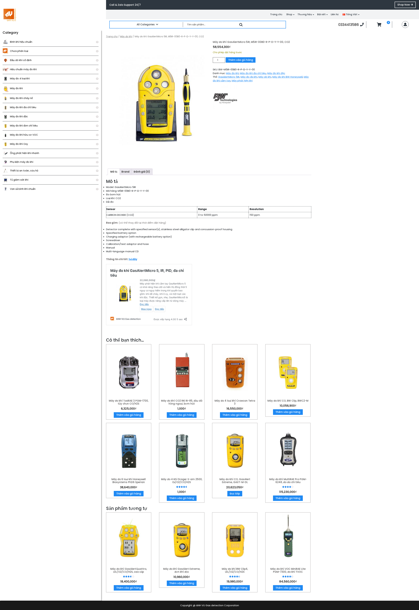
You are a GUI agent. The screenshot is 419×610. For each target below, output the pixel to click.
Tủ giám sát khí (19, 179)
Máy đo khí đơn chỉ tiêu (24, 125)
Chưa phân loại (19, 51)
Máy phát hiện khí (242, 80)
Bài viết (321, 14)
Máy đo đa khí (249, 77)
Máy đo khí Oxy (19, 144)
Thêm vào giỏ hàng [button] (128, 415)
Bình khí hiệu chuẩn (21, 42)
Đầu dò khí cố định (21, 60)
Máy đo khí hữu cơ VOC (24, 134)
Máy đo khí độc (19, 116)
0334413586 (351, 24)
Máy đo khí (16, 88)
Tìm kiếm (241, 24)
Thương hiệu (305, 14)
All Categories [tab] (146, 24)
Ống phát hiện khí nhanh (24, 153)
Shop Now (406, 5)
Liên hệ (335, 14)
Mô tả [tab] (113, 171)
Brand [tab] (125, 171)
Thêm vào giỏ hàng (240, 60)
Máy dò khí (264, 77)
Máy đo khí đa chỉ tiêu (23, 107)
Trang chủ (276, 14)
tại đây (133, 259)
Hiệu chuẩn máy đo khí (23, 69)
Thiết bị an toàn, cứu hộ (24, 170)
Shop (289, 14)
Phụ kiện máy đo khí (21, 162)
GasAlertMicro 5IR (228, 77)
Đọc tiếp (235, 493)
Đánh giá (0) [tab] (142, 171)
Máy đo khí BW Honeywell (287, 77)
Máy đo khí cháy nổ (21, 98)
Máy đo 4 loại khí (20, 78)
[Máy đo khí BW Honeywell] (225, 97)
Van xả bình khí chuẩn (23, 189)
